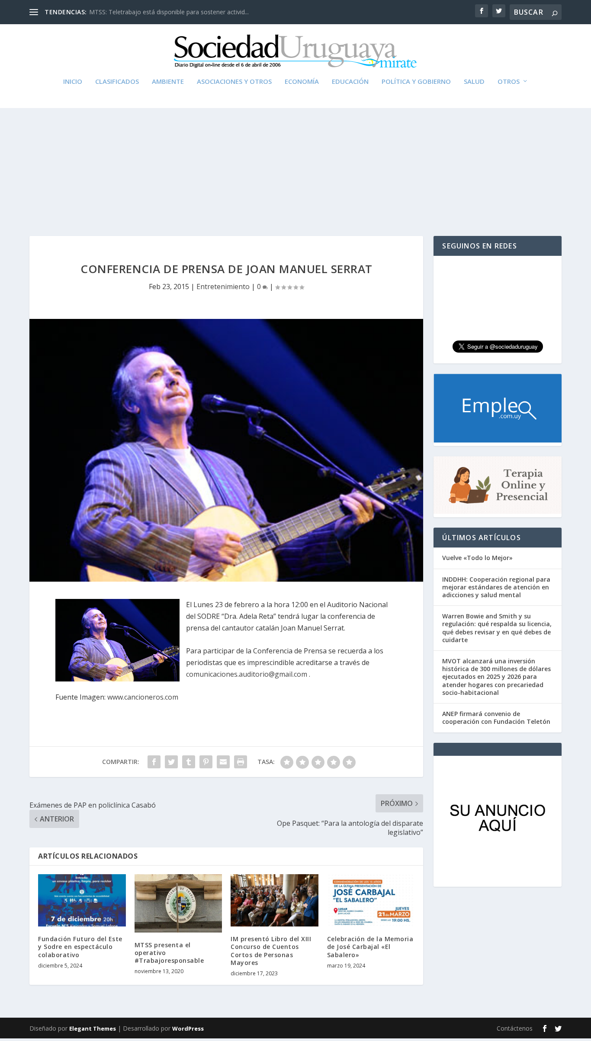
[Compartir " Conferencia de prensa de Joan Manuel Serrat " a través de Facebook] (154, 761)
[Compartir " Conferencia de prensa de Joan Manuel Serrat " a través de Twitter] (171, 761)
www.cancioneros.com (142, 697)
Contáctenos (515, 1028)
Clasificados (117, 82)
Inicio (72, 82)
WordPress (188, 1028)
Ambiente (168, 82)
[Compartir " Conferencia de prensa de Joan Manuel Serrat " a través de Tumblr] (188, 761)
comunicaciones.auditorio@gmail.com (246, 674)
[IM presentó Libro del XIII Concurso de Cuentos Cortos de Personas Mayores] (274, 900)
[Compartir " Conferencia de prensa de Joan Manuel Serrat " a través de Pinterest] (206, 761)
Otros (509, 82)
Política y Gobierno (416, 82)
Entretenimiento (223, 286)
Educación (350, 82)
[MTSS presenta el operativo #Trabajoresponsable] (178, 903)
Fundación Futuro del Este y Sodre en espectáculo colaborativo (80, 946)
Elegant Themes (92, 1028)
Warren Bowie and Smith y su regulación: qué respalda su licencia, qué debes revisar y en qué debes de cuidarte (497, 628)
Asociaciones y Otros (234, 82)
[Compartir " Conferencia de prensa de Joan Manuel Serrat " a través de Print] (240, 761)
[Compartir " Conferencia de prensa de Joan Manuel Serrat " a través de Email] (223, 761)
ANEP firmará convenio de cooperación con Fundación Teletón (496, 718)
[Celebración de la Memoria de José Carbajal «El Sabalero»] (371, 900)
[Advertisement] (295, 153)
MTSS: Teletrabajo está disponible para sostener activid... (169, 12)
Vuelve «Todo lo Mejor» (477, 558)
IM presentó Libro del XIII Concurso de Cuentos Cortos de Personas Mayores (271, 951)
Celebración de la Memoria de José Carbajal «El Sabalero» (370, 946)
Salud (474, 82)
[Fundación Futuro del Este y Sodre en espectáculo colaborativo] (82, 900)
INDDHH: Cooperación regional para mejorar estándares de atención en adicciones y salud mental (496, 587)
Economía (302, 82)
